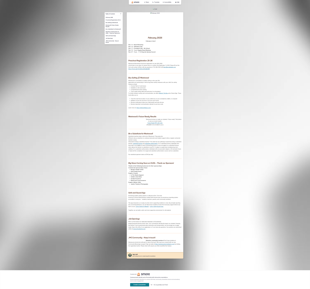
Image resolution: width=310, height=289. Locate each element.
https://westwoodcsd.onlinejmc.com (164, 244)
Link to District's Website (142, 206)
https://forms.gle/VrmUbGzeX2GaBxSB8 (139, 69)
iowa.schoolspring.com (139, 229)
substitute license (137, 143)
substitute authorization (151, 143)
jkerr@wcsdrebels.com (170, 67)
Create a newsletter (139, 284)
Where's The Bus (163, 93)
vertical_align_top (120, 14)
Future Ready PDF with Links (155, 123)
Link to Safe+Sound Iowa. (156, 206)
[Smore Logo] (135, 2)
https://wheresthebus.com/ (143, 108)
